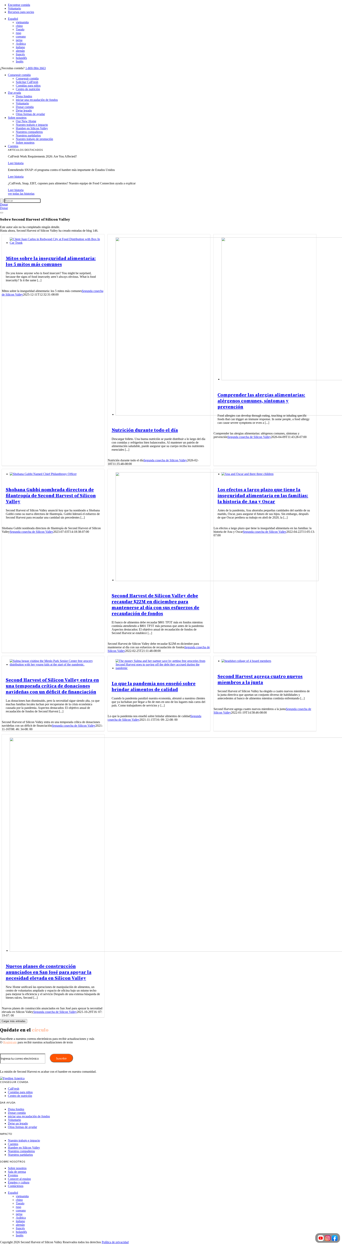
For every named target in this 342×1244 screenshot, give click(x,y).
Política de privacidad (115, 1242)
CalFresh (13, 1088)
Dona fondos (24, 96)
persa (19, 40)
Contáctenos (15, 1186)
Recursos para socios (21, 12)
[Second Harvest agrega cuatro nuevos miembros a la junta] (246, 661)
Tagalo (20, 29)
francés (20, 54)
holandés (21, 58)
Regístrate (10, 1042)
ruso (18, 33)
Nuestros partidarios (28, 135)
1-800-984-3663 (35, 68)
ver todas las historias (21, 193)
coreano (21, 36)
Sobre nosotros (17, 117)
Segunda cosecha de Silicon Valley (165, 460)
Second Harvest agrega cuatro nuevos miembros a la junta (260, 680)
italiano (20, 47)
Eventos (13, 1175)
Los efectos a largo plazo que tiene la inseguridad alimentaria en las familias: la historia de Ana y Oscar (263, 496)
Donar (4, 204)
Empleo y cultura (18, 1182)
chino (19, 25)
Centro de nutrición (28, 89)
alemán (20, 50)
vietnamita (22, 22)
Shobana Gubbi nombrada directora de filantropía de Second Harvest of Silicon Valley (51, 496)
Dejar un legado (18, 1123)
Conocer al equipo (19, 1178)
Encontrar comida (19, 5)
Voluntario (14, 8)
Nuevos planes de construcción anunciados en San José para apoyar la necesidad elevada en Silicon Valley (48, 972)
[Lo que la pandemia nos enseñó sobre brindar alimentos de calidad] (163, 668)
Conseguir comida (19, 75)
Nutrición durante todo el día (145, 430)
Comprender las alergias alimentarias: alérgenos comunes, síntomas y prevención (261, 401)
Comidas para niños (28, 85)
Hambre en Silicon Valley (32, 128)
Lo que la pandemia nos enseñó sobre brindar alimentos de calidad (154, 687)
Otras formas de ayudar (30, 114)
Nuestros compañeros (29, 132)
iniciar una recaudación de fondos (37, 99)
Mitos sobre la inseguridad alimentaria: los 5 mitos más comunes (51, 261)
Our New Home (26, 121)
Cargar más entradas (14, 1021)
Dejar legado (24, 110)
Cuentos (13, 146)
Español (13, 18)
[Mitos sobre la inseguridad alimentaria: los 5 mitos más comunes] (57, 242)
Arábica (21, 43)
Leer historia (16, 163)
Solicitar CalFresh (27, 82)
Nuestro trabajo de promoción (34, 139)
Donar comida (25, 107)
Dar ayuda (14, 92)
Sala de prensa (17, 1171)
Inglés (19, 61)
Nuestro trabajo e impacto (32, 124)
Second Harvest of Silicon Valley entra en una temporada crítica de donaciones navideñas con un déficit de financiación (52, 686)
